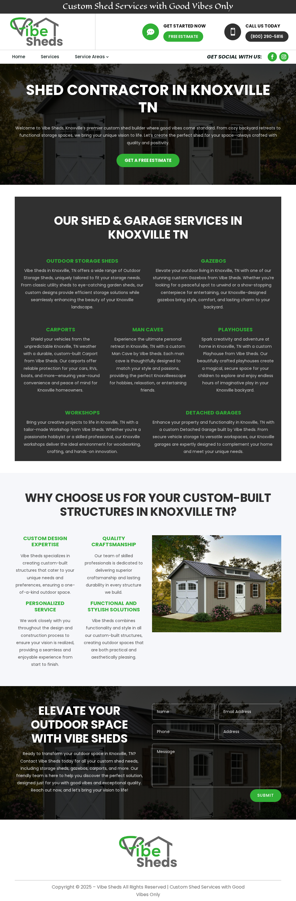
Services (50, 57)
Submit (265, 795)
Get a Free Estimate (148, 160)
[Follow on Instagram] (283, 56)
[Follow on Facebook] (272, 56)
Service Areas (90, 57)
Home (18, 57)
